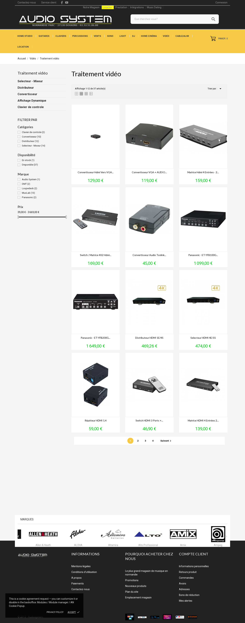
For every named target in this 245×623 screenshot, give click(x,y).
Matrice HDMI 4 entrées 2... (203, 420)
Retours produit (188, 572)
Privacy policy (55, 612)
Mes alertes (185, 600)
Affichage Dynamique (32, 100)
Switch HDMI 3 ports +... (149, 420)
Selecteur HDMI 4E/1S (203, 337)
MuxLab (28, 193)
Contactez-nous (27, 2)
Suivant (166, 440)
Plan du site (131, 591)
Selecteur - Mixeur (30, 81)
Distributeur (26, 87)
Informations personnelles (194, 566)
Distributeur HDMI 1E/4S (149, 337)
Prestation (121, 7)
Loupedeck (29, 188)
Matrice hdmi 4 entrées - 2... (203, 172)
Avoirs (182, 583)
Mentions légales (81, 566)
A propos (76, 577)
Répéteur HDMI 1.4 (96, 420)
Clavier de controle (31, 107)
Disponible (30, 164)
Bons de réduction (189, 595)
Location (107, 7)
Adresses (184, 589)
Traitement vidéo (33, 73)
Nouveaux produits (135, 586)
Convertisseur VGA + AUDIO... (149, 172)
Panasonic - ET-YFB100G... (203, 254)
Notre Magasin (91, 7)
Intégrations (137, 7)
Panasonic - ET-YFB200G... (95, 337)
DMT (26, 184)
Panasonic (29, 197)
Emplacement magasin (138, 597)
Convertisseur (27, 94)
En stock (28, 160)
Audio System (31, 179)
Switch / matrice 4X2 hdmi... (95, 254)
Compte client (193, 554)
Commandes (186, 577)
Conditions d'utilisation (84, 572)
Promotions (131, 580)
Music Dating (154, 7)
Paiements (77, 583)
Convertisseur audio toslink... (149, 254)
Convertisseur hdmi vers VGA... (96, 172)
